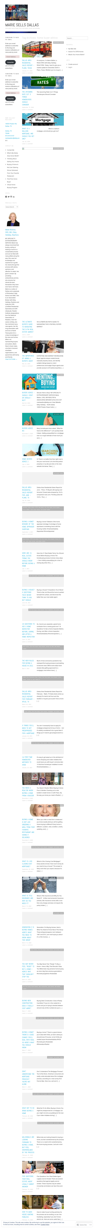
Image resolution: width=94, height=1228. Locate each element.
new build (48, 774)
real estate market (58, 42)
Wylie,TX (38, 679)
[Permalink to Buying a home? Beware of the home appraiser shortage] (43, 513)
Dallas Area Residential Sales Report (32, 677)
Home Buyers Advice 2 (27, 460)
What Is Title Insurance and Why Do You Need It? (27, 899)
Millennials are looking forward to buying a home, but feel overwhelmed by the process (28, 1145)
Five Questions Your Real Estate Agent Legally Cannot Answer (28, 1181)
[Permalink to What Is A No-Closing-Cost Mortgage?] (43, 853)
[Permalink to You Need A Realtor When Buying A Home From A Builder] (43, 779)
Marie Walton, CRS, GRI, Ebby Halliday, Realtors (12, 232)
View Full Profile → (11, 359)
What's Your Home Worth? (76, 54)
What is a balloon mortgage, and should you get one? (28, 133)
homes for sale (50, 646)
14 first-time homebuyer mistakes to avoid (27, 761)
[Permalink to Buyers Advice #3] (43, 420)
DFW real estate (39, 507)
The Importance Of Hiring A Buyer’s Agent (28, 358)
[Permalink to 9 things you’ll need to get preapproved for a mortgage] (43, 717)
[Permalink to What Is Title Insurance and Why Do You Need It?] (39, 885)
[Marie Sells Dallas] (21, 33)
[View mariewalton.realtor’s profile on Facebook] (6, 197)
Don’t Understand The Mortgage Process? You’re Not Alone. (28, 1077)
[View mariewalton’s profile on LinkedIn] (14, 197)
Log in (70, 67)
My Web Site (72, 49)
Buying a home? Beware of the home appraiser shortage (28, 525)
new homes (26, 776)
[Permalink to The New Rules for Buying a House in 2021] (43, 652)
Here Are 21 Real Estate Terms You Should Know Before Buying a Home (28, 559)
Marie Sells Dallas (22, 25)
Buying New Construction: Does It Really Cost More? (27, 1004)
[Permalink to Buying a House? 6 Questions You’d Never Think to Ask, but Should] (43, 581)
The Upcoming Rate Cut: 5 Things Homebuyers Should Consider (27, 98)
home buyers (56, 507)
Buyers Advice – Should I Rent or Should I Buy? (28, 396)
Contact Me (10, 150)
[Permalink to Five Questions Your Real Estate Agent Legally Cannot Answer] (43, 1168)
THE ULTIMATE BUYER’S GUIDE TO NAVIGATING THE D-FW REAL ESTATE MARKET (27, 327)
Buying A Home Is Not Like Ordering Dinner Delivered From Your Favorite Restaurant (13, 170)
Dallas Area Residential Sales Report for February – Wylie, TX (28, 696)
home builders (42, 774)
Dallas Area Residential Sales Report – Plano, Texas (28, 64)
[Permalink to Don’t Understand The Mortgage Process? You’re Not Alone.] (43, 1063)
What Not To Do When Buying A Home (28, 1110)
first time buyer (48, 507)
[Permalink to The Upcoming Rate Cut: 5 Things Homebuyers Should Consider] (43, 83)
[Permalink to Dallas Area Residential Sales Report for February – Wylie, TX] (43, 683)
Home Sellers (26, 509)
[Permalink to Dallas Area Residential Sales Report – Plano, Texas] (37, 50)
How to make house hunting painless (27, 1214)
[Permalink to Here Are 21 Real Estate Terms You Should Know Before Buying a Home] (43, 545)
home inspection (49, 610)
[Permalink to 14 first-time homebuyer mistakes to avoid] (43, 749)
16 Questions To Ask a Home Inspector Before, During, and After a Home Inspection (28, 630)
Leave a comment (27, 73)
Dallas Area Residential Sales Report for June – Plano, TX (27, 492)
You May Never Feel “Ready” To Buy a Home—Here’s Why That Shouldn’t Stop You (28, 970)
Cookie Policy (45, 1224)
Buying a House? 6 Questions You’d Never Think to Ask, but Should (28, 595)
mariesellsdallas (49, 575)
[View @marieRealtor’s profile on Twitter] (9, 197)
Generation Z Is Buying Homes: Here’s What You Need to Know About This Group (28, 933)
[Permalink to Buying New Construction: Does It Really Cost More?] (43, 992)
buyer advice (31, 507)
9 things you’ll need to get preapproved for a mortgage (28, 729)
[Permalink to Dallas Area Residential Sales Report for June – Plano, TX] (43, 479)
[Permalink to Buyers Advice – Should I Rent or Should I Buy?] (39, 382)
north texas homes (35, 509)
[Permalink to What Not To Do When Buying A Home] (43, 1100)
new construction (56, 774)
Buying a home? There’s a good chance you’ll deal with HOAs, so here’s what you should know (28, 1040)
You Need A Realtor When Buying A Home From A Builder (28, 792)
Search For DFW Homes (75, 51)
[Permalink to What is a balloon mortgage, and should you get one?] (43, 120)
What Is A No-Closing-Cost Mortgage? (27, 864)
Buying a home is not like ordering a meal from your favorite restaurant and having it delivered (28, 828)
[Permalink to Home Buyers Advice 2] (43, 450)
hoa (45, 1018)
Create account (73, 64)
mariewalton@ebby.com (12, 138)
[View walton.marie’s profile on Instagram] (11, 197)
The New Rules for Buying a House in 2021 (28, 663)
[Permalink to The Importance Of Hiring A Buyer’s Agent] (43, 347)
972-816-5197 (9, 136)
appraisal (25, 507)
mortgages (50, 711)
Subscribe (10, 62)
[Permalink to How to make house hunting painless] (43, 1203)
